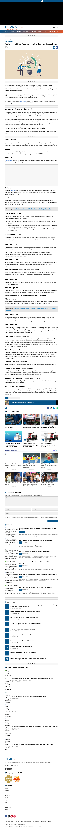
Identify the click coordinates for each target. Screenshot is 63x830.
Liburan (7, 797)
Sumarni (12, 152)
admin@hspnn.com (12, 765)
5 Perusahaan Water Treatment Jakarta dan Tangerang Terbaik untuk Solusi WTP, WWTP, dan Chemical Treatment (33, 605)
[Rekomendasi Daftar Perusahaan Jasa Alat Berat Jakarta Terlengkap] (8, 710)
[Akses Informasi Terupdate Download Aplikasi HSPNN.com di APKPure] (13, 436)
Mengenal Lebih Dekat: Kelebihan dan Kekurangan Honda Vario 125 (30, 445)
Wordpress (19, 826)
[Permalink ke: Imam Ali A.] (6, 47)
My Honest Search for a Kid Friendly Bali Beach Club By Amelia (29, 696)
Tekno (6, 800)
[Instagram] (14, 816)
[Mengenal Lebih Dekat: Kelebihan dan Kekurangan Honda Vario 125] (31, 436)
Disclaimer (36, 821)
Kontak (17, 821)
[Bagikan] (57, 47)
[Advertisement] (31, 176)
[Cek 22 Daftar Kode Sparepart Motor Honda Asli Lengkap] (49, 436)
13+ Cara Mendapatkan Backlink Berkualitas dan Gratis (25, 623)
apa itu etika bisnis (15, 398)
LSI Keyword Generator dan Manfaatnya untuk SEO (24, 652)
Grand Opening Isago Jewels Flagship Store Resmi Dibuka (49, 426)
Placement (8, 807)
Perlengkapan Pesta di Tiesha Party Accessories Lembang (31, 426)
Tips (6, 802)
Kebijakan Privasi (26, 821)
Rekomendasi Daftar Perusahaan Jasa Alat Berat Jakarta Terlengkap (31, 710)
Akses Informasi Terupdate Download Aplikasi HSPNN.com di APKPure (12, 445)
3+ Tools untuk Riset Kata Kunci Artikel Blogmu (23, 629)
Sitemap (43, 821)
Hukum (7, 793)
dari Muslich (41, 239)
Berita (6, 788)
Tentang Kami (9, 821)
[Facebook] (48, 408)
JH (30, 826)
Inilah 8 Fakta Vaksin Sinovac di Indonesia (22, 641)
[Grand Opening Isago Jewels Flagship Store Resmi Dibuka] (49, 419)
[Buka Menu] (54, 28)
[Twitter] (51, 408)
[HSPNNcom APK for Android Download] (8, 769)
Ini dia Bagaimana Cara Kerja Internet (21, 646)
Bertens (12, 191)
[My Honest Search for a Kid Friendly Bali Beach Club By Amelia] (8, 697)
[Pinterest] (11, 816)
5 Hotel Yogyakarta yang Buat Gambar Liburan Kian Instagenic (28, 658)
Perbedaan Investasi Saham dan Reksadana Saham (25, 611)
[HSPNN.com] (14, 27)
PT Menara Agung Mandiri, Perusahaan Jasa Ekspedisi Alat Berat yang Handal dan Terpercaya (35, 727)
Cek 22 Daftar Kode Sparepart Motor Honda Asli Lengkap (49, 445)
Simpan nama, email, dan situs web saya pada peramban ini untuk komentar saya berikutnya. (32, 517)
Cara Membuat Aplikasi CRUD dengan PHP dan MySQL (25, 617)
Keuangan (7, 795)
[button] (50, 28)
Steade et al (8, 160)
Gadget (7, 790)
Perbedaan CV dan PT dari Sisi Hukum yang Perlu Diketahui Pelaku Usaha (32, 744)
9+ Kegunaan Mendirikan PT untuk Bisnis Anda (23, 635)
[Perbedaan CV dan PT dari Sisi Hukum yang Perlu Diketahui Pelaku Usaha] (8, 745)
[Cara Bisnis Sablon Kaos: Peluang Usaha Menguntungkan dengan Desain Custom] (13, 419)
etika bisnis (22, 101)
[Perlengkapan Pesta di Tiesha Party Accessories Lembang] (31, 419)
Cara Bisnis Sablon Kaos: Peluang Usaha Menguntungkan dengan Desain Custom (12, 427)
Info (6, 41)
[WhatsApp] (57, 408)
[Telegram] (54, 408)
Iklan (49, 821)
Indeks (6, 809)
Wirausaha (10, 41)
